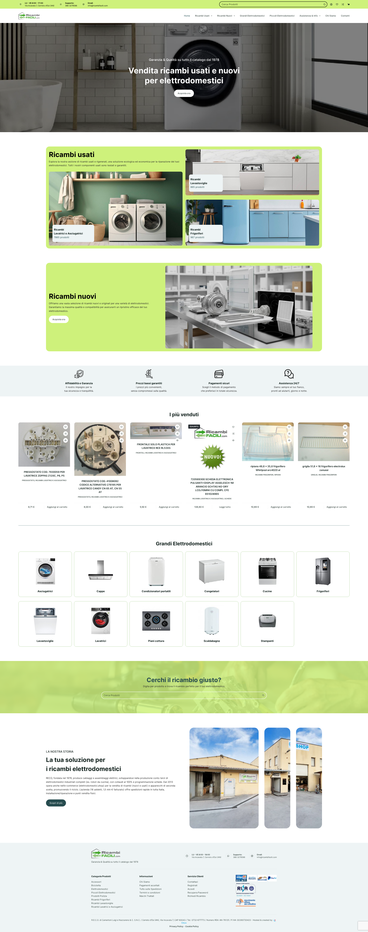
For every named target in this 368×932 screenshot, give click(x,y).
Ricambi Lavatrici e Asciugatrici (51, 480)
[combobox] (271, 4)
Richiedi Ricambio (197, 896)
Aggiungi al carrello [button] (57, 507)
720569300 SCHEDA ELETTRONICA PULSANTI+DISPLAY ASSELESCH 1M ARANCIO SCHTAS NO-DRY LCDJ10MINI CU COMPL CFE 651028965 (212, 486)
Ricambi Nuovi (224, 15)
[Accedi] (331, 4)
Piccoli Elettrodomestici (282, 15)
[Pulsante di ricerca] (324, 4)
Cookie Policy (192, 926)
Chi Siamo (330, 15)
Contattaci (193, 881)
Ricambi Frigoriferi (264, 475)
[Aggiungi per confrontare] (65, 433)
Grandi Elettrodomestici (252, 15)
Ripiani (277, 475)
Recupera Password (198, 892)
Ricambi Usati (202, 15)
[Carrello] (348, 4)
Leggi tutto (225, 507)
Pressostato (28, 480)
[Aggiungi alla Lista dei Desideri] (65, 427)
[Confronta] (343, 4)
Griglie (314, 475)
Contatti (345, 15)
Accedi (191, 889)
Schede (227, 499)
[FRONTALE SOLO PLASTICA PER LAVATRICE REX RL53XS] (156, 430)
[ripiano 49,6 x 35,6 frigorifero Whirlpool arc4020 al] (268, 441)
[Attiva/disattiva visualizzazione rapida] (65, 440)
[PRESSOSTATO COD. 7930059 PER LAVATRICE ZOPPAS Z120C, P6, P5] (44, 444)
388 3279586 (71, 5)
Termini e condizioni (149, 892)
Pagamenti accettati (149, 885)
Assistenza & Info (309, 15)
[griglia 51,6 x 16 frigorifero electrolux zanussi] (324, 441)
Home (187, 15)
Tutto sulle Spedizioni (150, 889)
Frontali (140, 453)
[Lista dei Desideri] (337, 4)
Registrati (192, 885)
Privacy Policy (176, 926)
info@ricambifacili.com (98, 5)
